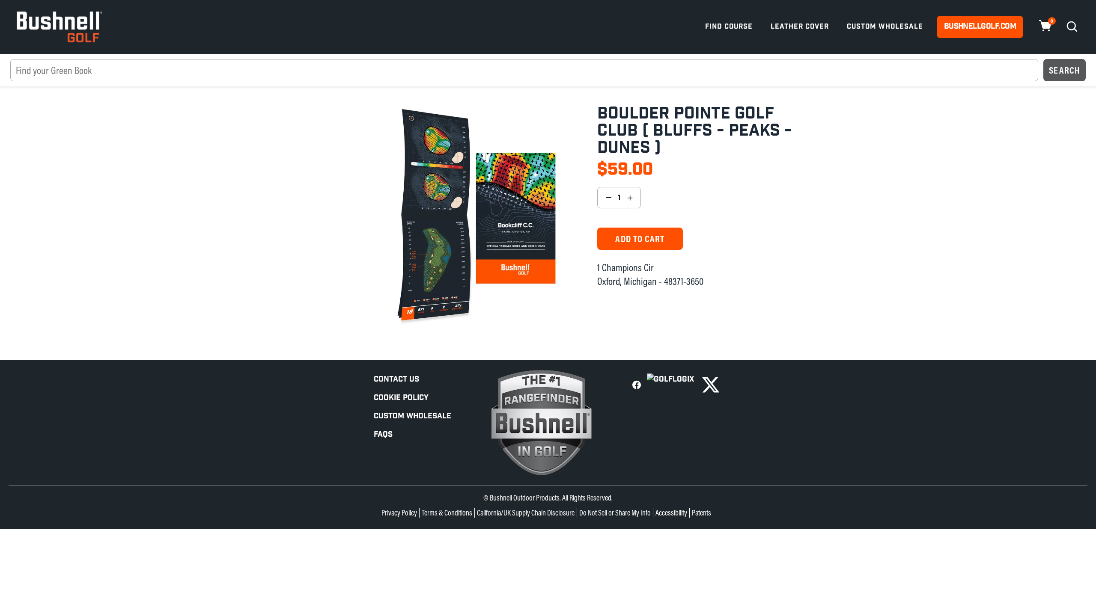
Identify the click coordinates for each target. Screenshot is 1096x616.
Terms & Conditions (447, 513)
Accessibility (671, 513)
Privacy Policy (399, 513)
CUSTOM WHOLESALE (412, 416)
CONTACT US (396, 379)
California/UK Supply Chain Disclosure (526, 513)
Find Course (729, 26)
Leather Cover (800, 26)
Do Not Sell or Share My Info (615, 513)
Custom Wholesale (885, 26)
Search (1064, 70)
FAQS (383, 434)
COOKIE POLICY (401, 398)
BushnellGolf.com (980, 26)
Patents (701, 513)
